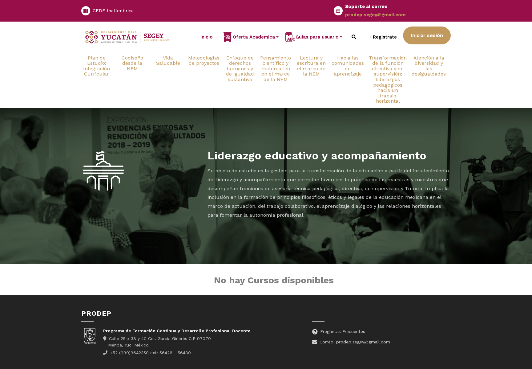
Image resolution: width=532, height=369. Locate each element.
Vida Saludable (168, 60)
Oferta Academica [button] (254, 37)
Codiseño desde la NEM (132, 63)
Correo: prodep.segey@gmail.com (355, 341)
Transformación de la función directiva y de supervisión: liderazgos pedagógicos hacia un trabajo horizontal (388, 79)
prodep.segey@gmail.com (375, 15)
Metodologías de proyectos (204, 60)
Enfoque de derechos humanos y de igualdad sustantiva (240, 68)
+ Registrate (383, 37)
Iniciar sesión (427, 35)
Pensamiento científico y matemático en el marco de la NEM (275, 68)
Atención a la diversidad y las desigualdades (429, 66)
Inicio (206, 37)
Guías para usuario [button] (317, 37)
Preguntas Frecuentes (342, 331)
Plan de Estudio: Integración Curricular (96, 66)
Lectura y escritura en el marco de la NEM (311, 66)
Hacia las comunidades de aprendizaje (348, 66)
